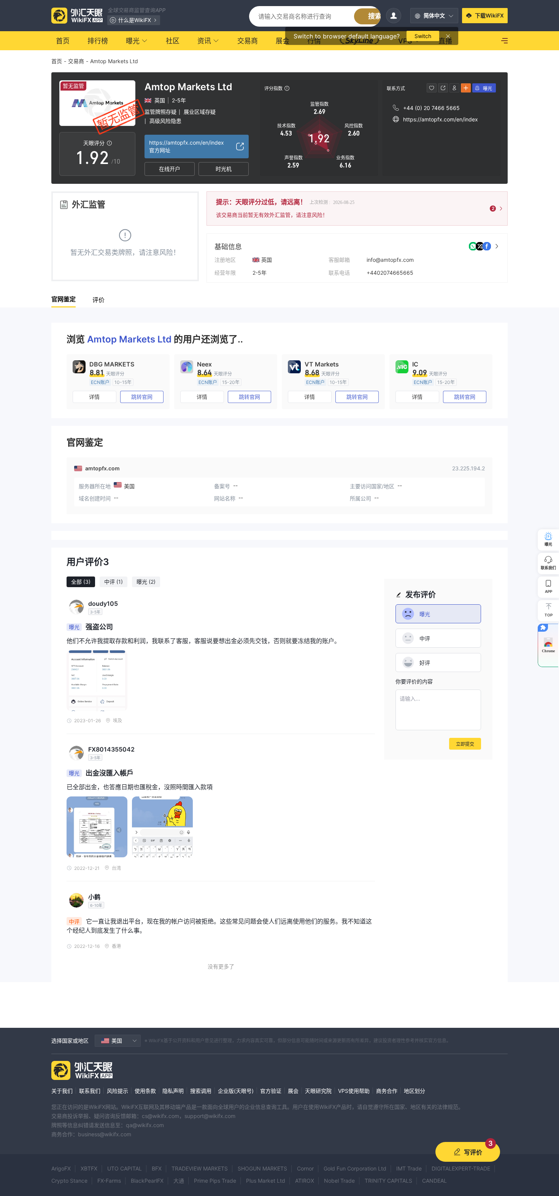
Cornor (305, 1168)
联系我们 (89, 1091)
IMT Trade (409, 1168)
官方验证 (270, 1091)
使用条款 (145, 1091)
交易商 (76, 61)
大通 (178, 1180)
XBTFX (89, 1168)
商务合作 (386, 1091)
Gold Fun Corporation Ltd (355, 1168)
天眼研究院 (318, 1091)
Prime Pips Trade (215, 1180)
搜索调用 (200, 1091)
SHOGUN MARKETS (262, 1168)
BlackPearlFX (147, 1180)
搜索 (375, 16)
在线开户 (169, 169)
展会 (293, 1091)
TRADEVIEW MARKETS (200, 1168)
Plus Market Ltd (265, 1180)
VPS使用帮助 (354, 1091)
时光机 (224, 169)
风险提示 (117, 1091)
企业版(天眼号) (236, 1091)
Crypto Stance (69, 1180)
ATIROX (304, 1180)
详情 (94, 396)
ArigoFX (61, 1168)
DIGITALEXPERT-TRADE (461, 1168)
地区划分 (414, 1091)
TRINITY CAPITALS (388, 1180)
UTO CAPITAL (124, 1168)
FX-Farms (109, 1180)
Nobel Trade (339, 1180)
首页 (56, 61)
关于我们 (62, 1091)
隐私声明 (173, 1091)
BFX (157, 1168)
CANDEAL (434, 1180)
